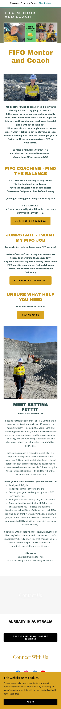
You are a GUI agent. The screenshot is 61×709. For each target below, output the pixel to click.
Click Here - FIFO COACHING (30, 221)
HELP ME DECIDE (30, 314)
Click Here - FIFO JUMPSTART (30, 280)
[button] (54, 15)
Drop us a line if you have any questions (30, 637)
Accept (30, 702)
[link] (22, 17)
